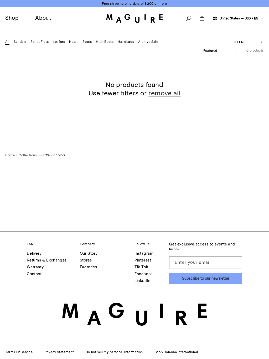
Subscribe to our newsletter (205, 278)
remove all (164, 93)
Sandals (20, 42)
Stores (86, 261)
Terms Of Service (19, 352)
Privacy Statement (59, 352)
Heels (73, 42)
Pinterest (142, 261)
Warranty (35, 267)
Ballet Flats (39, 42)
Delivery (34, 254)
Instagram (143, 254)
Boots (87, 42)
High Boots (104, 42)
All (7, 42)
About (43, 18)
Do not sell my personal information (114, 352)
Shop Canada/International (176, 352)
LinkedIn (142, 281)
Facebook (143, 274)
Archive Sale (148, 42)
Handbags (126, 42)
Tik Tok (141, 267)
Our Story (88, 254)
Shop (11, 18)
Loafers (59, 42)
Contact (34, 274)
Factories (88, 267)
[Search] (188, 18)
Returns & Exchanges (46, 261)
